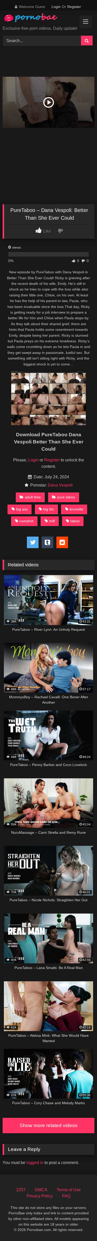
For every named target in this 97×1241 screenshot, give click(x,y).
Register (74, 7)
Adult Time (33, 497)
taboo (75, 521)
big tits (48, 509)
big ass (22, 509)
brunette (76, 509)
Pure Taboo (66, 497)
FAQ (66, 1196)
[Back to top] (81, 1226)
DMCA (41, 1190)
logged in (34, 1162)
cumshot (26, 521)
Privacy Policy (40, 1196)
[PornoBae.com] (36, 18)
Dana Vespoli (60, 485)
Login (56, 7)
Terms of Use (69, 1190)
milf (52, 521)
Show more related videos (49, 1125)
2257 (21, 1190)
